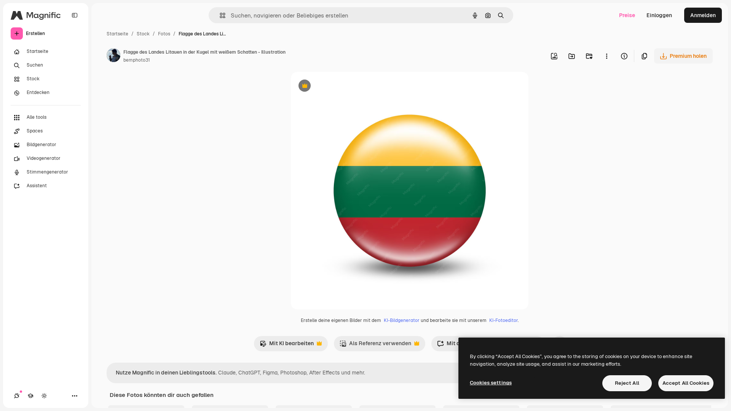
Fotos (164, 34)
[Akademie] (30, 396)
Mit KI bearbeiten (287, 345)
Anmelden (703, 15)
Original (339, 86)
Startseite (117, 34)
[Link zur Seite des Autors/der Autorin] (113, 56)
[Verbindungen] (17, 396)
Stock (143, 34)
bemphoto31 (136, 60)
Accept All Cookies (685, 383)
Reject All (627, 383)
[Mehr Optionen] (606, 56)
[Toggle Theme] (44, 396)
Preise (627, 15)
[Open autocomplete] (219, 15)
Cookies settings (491, 382)
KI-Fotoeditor (503, 320)
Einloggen (659, 15)
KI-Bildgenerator (402, 320)
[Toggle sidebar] (75, 15)
